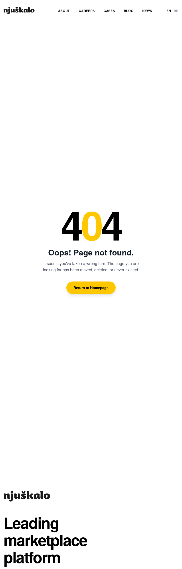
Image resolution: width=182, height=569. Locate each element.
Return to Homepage (91, 287)
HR (176, 10)
